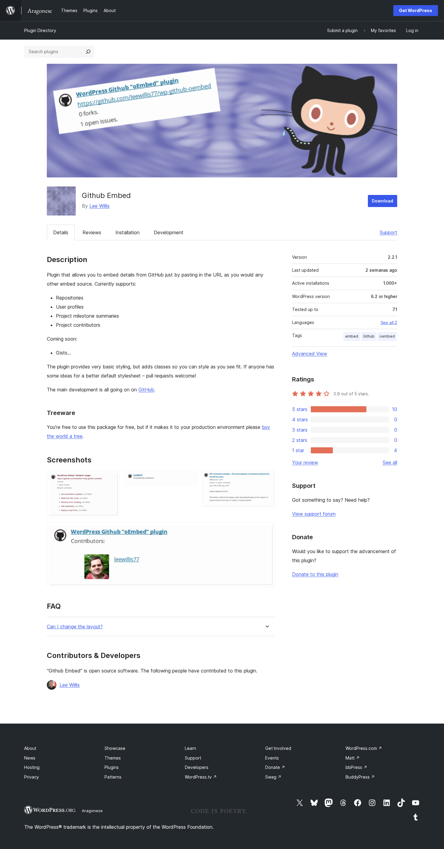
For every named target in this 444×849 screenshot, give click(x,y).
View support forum (314, 514)
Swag (273, 776)
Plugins (112, 767)
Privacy (31, 776)
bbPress (356, 767)
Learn (190, 748)
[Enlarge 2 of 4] (189, 479)
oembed (387, 336)
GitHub (146, 390)
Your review (305, 462)
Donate (275, 767)
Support (388, 232)
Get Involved (278, 748)
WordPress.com (364, 748)
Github (369, 336)
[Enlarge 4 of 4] (266, 530)
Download (382, 200)
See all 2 (389, 322)
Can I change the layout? (75, 627)
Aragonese (92, 810)
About (30, 748)
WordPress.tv (201, 776)
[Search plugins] (88, 52)
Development (168, 232)
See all (390, 462)
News (29, 757)
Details (60, 232)
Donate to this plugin (315, 574)
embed (351, 336)
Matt (353, 757)
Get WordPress (415, 10)
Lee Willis (99, 206)
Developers (196, 767)
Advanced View (309, 354)
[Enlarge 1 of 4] (111, 479)
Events (272, 757)
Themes (113, 757)
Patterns (113, 776)
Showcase (115, 748)
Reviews (91, 232)
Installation (127, 232)
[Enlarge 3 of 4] (266, 479)
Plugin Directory (40, 30)
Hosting (32, 767)
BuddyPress (360, 776)
